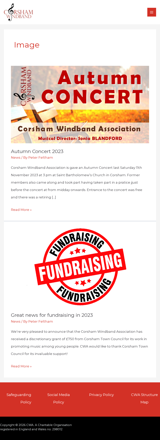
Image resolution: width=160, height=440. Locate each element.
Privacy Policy (101, 394)
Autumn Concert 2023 (37, 151)
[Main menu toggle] (151, 12)
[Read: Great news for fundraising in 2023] (80, 266)
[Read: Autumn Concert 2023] (80, 104)
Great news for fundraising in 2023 (52, 315)
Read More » (21, 210)
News (15, 157)
